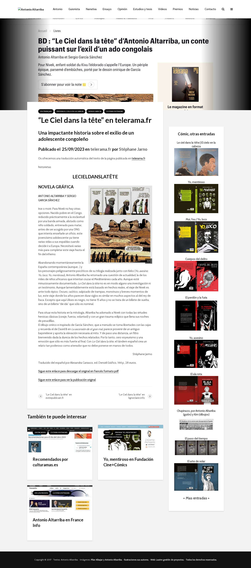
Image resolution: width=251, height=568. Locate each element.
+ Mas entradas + (196, 498)
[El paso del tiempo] (196, 447)
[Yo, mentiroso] (196, 198)
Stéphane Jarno (133, 149)
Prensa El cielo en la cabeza (70, 111)
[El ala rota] (196, 390)
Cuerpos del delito (196, 259)
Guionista (74, 9)
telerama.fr (100, 149)
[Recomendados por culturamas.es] (59, 438)
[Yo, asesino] (196, 353)
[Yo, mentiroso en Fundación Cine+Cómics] (130, 438)
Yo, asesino (196, 338)
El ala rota (196, 374)
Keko (107, 432)
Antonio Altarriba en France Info (58, 522)
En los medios (41, 493)
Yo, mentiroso (196, 182)
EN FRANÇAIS (46, 111)
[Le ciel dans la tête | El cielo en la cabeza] (196, 161)
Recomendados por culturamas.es (50, 462)
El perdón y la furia (196, 297)
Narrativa (91, 9)
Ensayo (107, 9)
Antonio (57, 9)
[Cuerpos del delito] (196, 275)
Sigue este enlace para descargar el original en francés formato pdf (78, 371)
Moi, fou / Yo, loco (196, 219)
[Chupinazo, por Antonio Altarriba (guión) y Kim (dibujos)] (196, 424)
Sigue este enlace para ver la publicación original (67, 379)
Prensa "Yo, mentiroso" (126, 432)
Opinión (122, 9)
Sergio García (94, 111)
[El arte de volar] (196, 476)
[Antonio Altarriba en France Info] (59, 499)
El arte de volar (196, 461)
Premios (178, 9)
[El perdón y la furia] (196, 315)
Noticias (194, 9)
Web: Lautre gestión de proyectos (167, 559)
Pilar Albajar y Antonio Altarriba (106, 559)
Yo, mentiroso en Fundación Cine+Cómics (128, 462)
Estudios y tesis (142, 9)
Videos (162, 9)
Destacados (40, 432)
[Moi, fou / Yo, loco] (196, 236)
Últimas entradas (114, 111)
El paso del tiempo (196, 438)
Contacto (210, 9)
